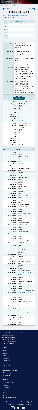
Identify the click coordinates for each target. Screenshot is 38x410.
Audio (4, 355)
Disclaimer (9, 402)
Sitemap (28, 404)
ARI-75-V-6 (22, 206)
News (4, 395)
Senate (5, 353)
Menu (34, 2)
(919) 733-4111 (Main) (9, 341)
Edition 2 (7, 32)
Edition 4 (7, 37)
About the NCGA (8, 382)
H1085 (31, 9)
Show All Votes (18, 98)
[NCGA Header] (13, 2)
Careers (5, 390)
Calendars (6, 358)
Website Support (26, 402)
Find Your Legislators (9, 373)
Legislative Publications (10, 370)
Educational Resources (9, 397)
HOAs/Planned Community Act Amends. (15, 15)
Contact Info (6, 385)
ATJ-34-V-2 (22, 224)
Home (2, 6)
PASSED (20, 121)
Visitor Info (6, 387)
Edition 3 (7, 35)
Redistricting (6, 375)
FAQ (4, 392)
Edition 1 (7, 29)
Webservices (20, 404)
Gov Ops (5, 363)
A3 (18, 234)
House (5, 350)
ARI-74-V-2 (22, 243)
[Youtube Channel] (23, 408)
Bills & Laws (9, 6)
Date (31, 149)
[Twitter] (18, 408)
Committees (6, 360)
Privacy (17, 402)
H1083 (6, 9)
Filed (5, 27)
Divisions (5, 368)
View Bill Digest (19, 21)
